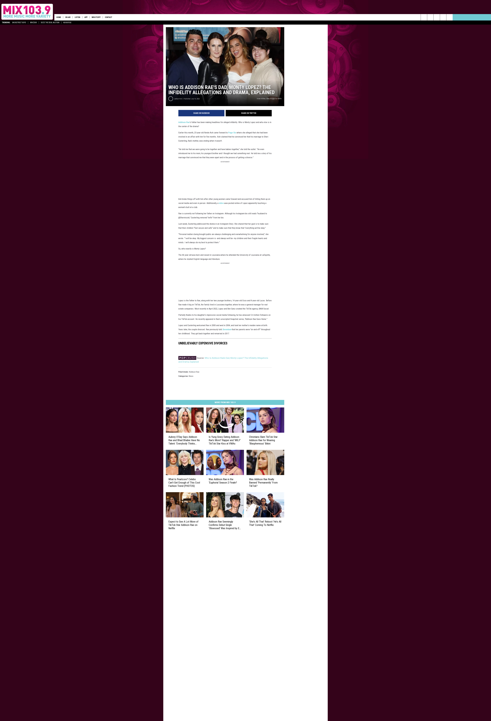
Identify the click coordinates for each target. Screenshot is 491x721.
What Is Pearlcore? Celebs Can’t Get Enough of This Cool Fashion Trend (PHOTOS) (184, 482)
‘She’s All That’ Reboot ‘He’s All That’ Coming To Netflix (265, 523)
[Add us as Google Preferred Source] (430, 17)
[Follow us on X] (449, 17)
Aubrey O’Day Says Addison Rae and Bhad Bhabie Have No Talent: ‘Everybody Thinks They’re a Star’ (184, 440)
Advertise (67, 22)
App (85, 17)
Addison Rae (184, 122)
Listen (77, 17)
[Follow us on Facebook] (437, 17)
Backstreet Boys (19, 22)
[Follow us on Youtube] (443, 17)
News (191, 376)
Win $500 (33, 22)
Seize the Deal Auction (50, 22)
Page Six (232, 132)
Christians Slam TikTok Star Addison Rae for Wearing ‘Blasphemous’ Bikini (263, 440)
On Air (67, 17)
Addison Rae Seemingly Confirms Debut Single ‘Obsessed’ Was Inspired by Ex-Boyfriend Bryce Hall (225, 525)
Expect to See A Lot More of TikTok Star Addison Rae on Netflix (183, 525)
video (221, 203)
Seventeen (226, 329)
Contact (108, 17)
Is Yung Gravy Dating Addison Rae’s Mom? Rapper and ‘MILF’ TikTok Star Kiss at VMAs (225, 440)
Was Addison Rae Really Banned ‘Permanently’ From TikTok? (263, 482)
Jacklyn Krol (178, 99)
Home (58, 17)
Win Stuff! (96, 17)
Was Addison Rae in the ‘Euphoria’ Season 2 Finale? (223, 481)
